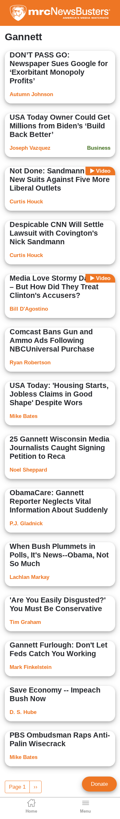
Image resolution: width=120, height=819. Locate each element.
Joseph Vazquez (30, 148)
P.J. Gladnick (26, 523)
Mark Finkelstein (31, 667)
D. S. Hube (23, 712)
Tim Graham (25, 622)
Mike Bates (23, 416)
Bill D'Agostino (29, 309)
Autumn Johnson (31, 94)
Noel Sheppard (28, 470)
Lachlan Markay (29, 577)
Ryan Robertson (30, 363)
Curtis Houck (26, 202)
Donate (99, 784)
